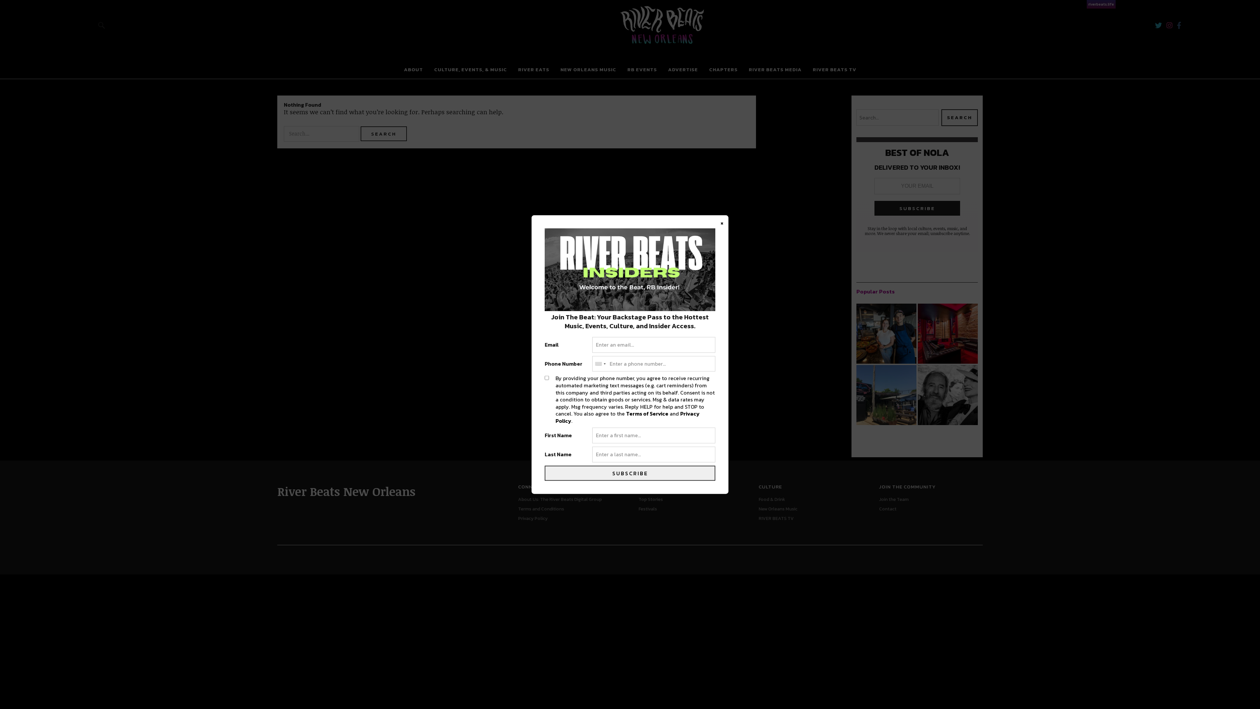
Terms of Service (647, 414)
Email (552, 345)
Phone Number (563, 363)
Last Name (558, 454)
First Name (558, 435)
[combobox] (600, 363)
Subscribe (630, 473)
